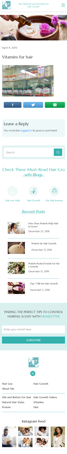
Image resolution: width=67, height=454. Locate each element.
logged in (26, 130)
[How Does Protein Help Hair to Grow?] (16, 228)
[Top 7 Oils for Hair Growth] (16, 288)
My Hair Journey (54, 200)
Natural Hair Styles (13, 402)
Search (58, 152)
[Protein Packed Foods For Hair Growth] (16, 268)
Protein (6, 407)
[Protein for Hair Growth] (16, 248)
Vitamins (39, 402)
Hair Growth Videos (45, 397)
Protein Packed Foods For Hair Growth (43, 265)
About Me (8, 388)
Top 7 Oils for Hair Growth (44, 283)
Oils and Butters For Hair (16, 397)
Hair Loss (7, 383)
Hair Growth (33, 200)
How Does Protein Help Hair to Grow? (43, 225)
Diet (36, 407)
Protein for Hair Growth (43, 243)
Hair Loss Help (12, 200)
